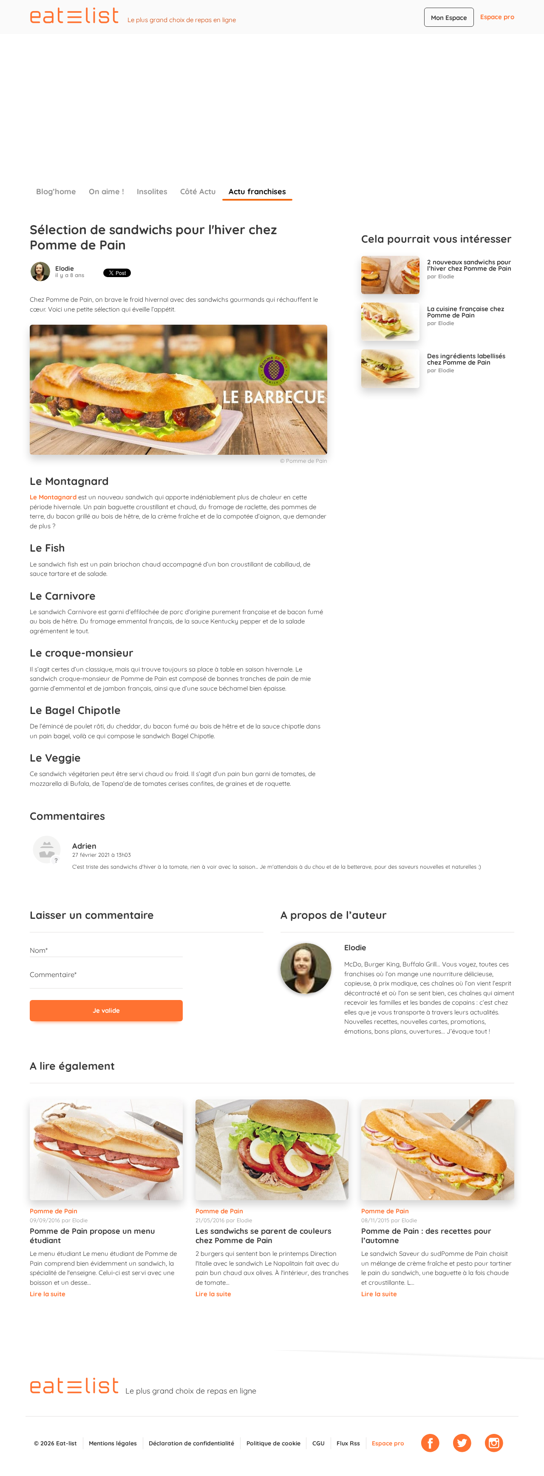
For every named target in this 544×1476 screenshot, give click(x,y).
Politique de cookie (273, 1443)
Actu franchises (257, 191)
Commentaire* (53, 974)
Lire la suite (47, 1294)
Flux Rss (348, 1443)
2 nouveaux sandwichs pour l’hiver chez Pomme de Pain (469, 265)
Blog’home (56, 191)
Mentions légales (113, 1443)
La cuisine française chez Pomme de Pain (465, 312)
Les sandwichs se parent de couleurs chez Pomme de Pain (264, 1235)
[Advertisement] (272, 97)
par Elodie (440, 276)
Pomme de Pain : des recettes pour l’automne (426, 1235)
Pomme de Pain (53, 1211)
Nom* (39, 950)
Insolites (152, 191)
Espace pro (497, 17)
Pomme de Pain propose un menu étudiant (92, 1235)
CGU (318, 1443)
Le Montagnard (53, 497)
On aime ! (106, 191)
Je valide (106, 1010)
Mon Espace (449, 18)
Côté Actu (198, 191)
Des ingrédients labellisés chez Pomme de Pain (466, 359)
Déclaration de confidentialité (191, 1443)
